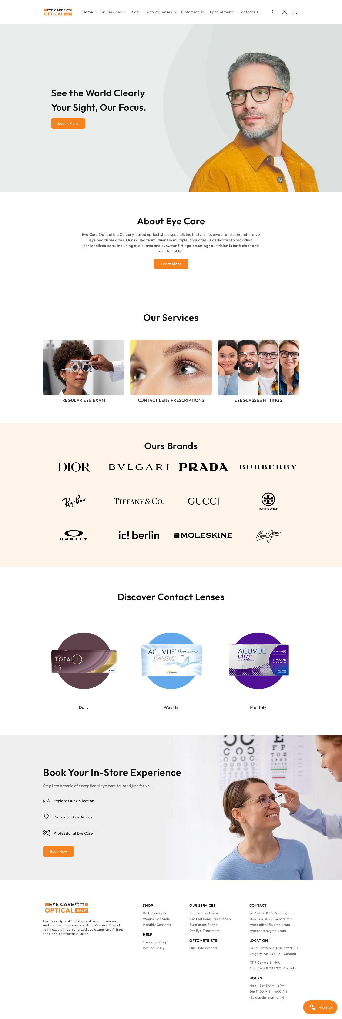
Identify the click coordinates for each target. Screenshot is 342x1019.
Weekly (171, 707)
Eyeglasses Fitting (203, 925)
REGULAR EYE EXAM (83, 400)
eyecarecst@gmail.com (267, 931)
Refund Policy (153, 948)
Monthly (258, 707)
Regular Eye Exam (203, 913)
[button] (112, 12)
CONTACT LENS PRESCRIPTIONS (171, 400)
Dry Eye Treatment (204, 931)
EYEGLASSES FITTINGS (258, 400)
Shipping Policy (155, 942)
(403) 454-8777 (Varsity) (268, 913)
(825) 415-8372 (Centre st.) (270, 919)
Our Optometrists (203, 948)
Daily (84, 707)
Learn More (68, 123)
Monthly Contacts (157, 925)
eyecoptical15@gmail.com (269, 925)
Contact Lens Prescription (210, 919)
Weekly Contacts (156, 919)
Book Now (58, 851)
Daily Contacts (154, 913)
